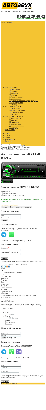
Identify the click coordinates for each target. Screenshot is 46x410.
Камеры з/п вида (15, 118)
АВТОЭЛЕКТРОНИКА (14, 116)
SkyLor (15, 194)
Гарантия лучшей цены (9, 205)
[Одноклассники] (7, 266)
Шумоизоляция (15, 99)
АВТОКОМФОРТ (12, 87)
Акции (7, 137)
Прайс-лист (13, 318)
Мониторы (13, 120)
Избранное (27, 207)
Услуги (7, 135)
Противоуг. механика (17, 110)
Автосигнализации (16, 108)
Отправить (5, 381)
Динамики (13, 91)
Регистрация (11, 337)
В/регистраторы (15, 124)
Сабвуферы (13, 93)
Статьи (12, 314)
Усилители (13, 95)
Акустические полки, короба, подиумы (23, 101)
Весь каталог (10, 130)
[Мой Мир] (9, 266)
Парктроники (14, 122)
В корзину (5, 207)
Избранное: (16, 11)
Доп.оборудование (16, 103)
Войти (4, 337)
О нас (7, 133)
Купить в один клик (16, 207)
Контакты (8, 141)
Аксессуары (13, 105)
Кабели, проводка (15, 97)
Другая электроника (16, 126)
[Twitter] (5, 266)
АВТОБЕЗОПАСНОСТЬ (14, 106)
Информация (10, 139)
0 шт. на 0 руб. (6, 11)
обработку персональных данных (33, 261)
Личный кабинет (28, 11)
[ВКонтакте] (2, 266)
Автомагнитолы (15, 89)
